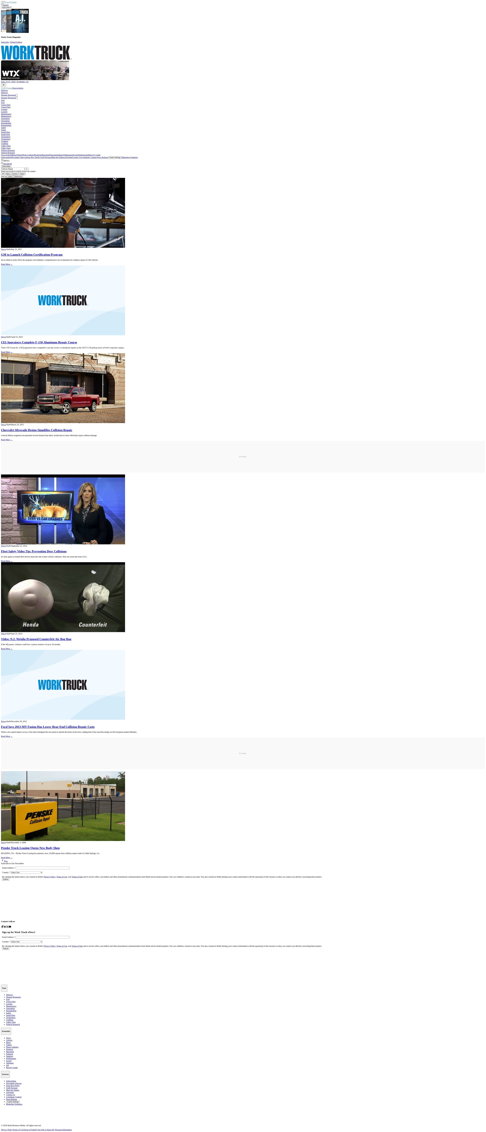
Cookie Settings (115, 157)
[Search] (25, 169)
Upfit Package (45, 157)
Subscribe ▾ (6, 7)
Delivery (4, 90)
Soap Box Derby (33, 157)
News (18, 2)
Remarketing (6, 123)
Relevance (18, 176)
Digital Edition (16, 42)
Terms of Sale (28, 1130)
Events (76, 155)
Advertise (68, 157)
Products (37, 155)
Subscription (6, 157)
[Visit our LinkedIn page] (5, 927)
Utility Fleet (6, 146)
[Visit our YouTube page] (10, 927)
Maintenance (6, 114)
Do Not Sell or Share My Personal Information (53, 1130)
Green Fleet (5, 105)
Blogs (14, 155)
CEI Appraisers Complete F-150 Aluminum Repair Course (39, 342)
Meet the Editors (58, 157)
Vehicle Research (8, 150)
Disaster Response (8, 95)
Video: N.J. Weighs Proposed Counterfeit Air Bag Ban (36, 639)
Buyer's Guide (94, 155)
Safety (3, 128)
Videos (19, 155)
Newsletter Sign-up (18, 157)
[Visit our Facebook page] (2, 927)
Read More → (7, 264)
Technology (6, 137)
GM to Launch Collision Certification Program (32, 254)
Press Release (102, 157)
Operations (5, 118)
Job (87, 155)
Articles (24, 2)
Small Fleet (5, 132)
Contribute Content (89, 157)
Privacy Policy (7, 1130)
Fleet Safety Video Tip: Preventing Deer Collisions (34, 551)
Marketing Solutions (130, 157)
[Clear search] (27, 169)
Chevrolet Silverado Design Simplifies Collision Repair (36, 430)
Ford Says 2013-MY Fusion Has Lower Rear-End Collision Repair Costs (48, 726)
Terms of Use (18, 1130)
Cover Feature (10, 2)
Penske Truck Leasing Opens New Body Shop (30, 848)
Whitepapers (68, 155)
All (3, 174)
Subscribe (5, 42)
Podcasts (52, 155)
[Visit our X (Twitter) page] (7, 927)
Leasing (4, 109)
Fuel (3, 100)
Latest (10, 176)
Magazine (45, 155)
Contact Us (76, 157)
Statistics (59, 155)
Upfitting (4, 141)
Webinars (82, 155)
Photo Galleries (28, 155)
